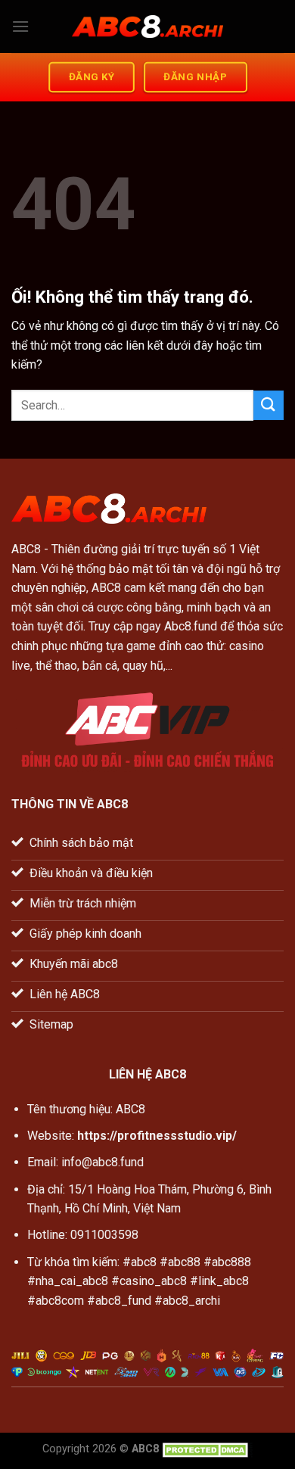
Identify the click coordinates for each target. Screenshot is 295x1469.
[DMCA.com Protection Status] (207, 1449)
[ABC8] (147, 27)
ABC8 (26, 549)
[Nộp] (268, 405)
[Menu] (20, 26)
